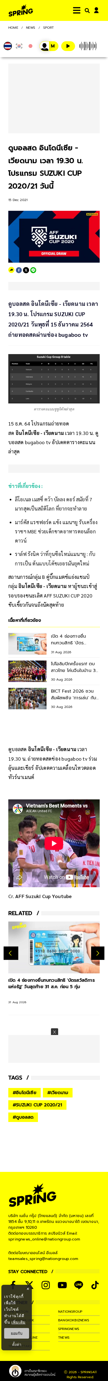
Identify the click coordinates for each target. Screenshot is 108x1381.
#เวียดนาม (57, 1092)
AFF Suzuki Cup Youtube (43, 896)
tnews (64, 1337)
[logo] (20, 10)
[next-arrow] (97, 953)
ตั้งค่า (16, 1344)
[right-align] (86, 10)
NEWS (30, 27)
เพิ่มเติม (18, 1322)
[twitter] (26, 270)
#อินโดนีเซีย (24, 1092)
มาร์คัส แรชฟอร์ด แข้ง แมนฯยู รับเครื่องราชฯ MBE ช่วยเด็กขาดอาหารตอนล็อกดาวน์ (56, 531)
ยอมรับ (16, 1333)
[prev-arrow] (11, 953)
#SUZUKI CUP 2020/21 (37, 1105)
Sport (48, 27)
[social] (45, 1285)
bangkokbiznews (73, 1320)
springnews (68, 1328)
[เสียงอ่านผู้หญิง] (49, 46)
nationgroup (70, 1311)
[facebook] (19, 270)
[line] (33, 270)
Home (13, 27)
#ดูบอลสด (23, 1117)
